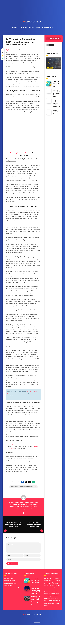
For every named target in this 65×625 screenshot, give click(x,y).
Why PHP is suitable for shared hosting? (56, 112)
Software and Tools (47, 27)
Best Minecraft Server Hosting (11, 587)
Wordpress (35, 619)
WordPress (24, 27)
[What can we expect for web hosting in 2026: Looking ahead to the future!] (48, 90)
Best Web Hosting (8, 578)
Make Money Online (34, 27)
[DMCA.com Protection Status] (50, 45)
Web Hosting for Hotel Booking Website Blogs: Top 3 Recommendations (56, 103)
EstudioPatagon (37, 621)
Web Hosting (15, 27)
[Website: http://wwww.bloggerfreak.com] (23, 513)
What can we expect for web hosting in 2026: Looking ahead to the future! (56, 92)
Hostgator (12, 444)
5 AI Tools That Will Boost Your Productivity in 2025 (57, 84)
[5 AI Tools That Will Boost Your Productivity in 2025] (48, 83)
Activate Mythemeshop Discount (19, 153)
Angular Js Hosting (8, 585)
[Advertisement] (53, 140)
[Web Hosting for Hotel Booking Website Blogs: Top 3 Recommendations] (48, 100)
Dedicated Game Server (10, 583)
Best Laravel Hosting (9, 582)
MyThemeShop (10, 50)
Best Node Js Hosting (9, 580)
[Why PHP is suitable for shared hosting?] (48, 112)
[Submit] (59, 38)
